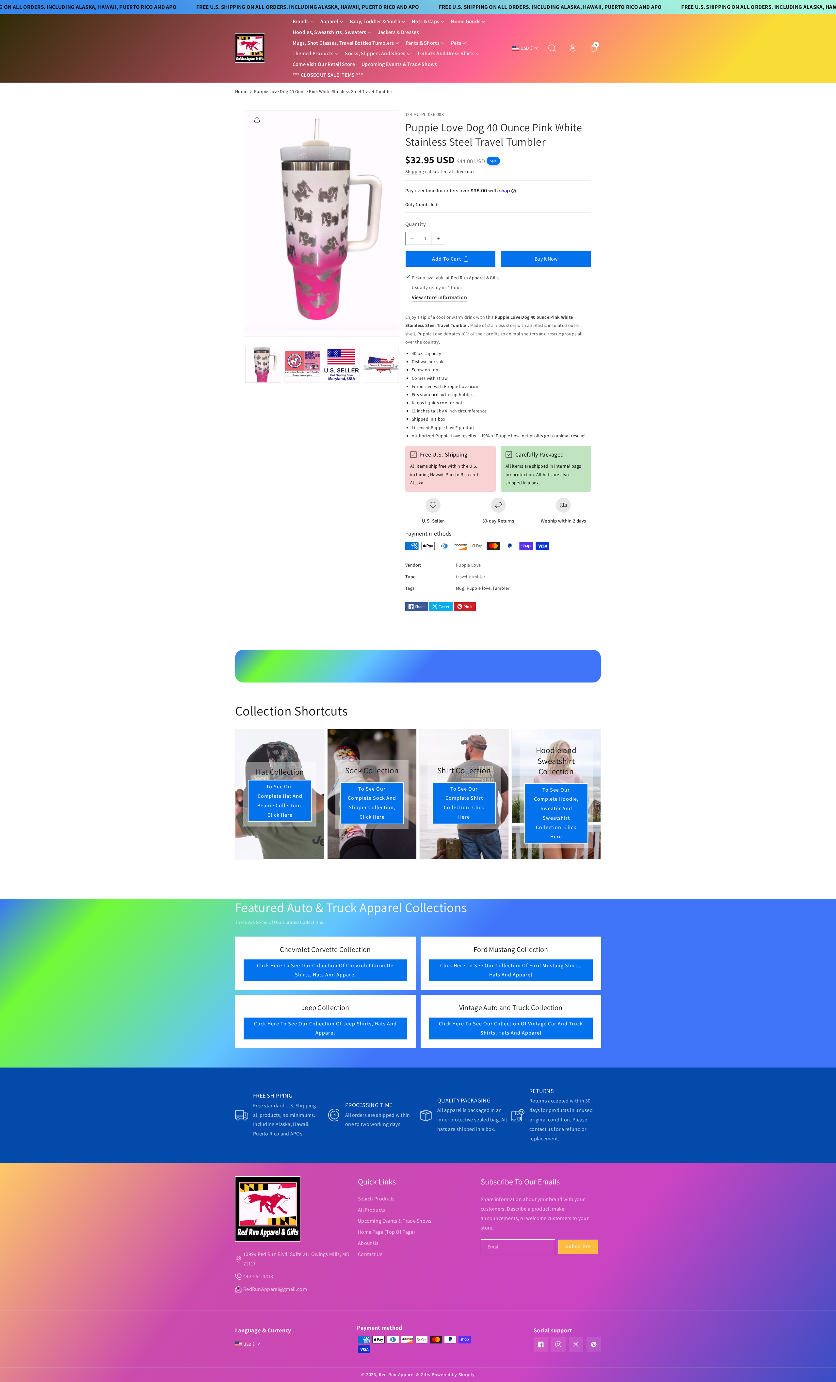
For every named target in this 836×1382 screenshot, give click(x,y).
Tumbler (500, 588)
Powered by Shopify (453, 1374)
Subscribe (577, 1246)
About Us (368, 1243)
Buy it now (546, 258)
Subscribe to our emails (520, 1181)
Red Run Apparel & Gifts (404, 1374)
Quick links (377, 1181)
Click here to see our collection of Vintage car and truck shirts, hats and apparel (511, 1028)
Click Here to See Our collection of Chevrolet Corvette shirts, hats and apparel (325, 970)
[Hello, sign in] (573, 48)
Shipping (414, 171)
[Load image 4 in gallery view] (381, 365)
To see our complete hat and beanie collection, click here (280, 800)
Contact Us (370, 1254)
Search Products (376, 1198)
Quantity (415, 224)
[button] (303, 21)
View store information (439, 297)
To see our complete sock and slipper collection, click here (372, 802)
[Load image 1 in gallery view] (263, 365)
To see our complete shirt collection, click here (464, 802)
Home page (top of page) (386, 1232)
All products (371, 1209)
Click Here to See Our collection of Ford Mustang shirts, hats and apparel (510, 970)
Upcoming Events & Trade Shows (395, 1220)
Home (241, 91)
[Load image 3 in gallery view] (342, 365)
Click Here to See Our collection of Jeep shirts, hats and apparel (325, 1028)
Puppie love (478, 588)
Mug (460, 588)
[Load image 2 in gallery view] (302, 365)
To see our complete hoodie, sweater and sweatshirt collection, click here (556, 813)
